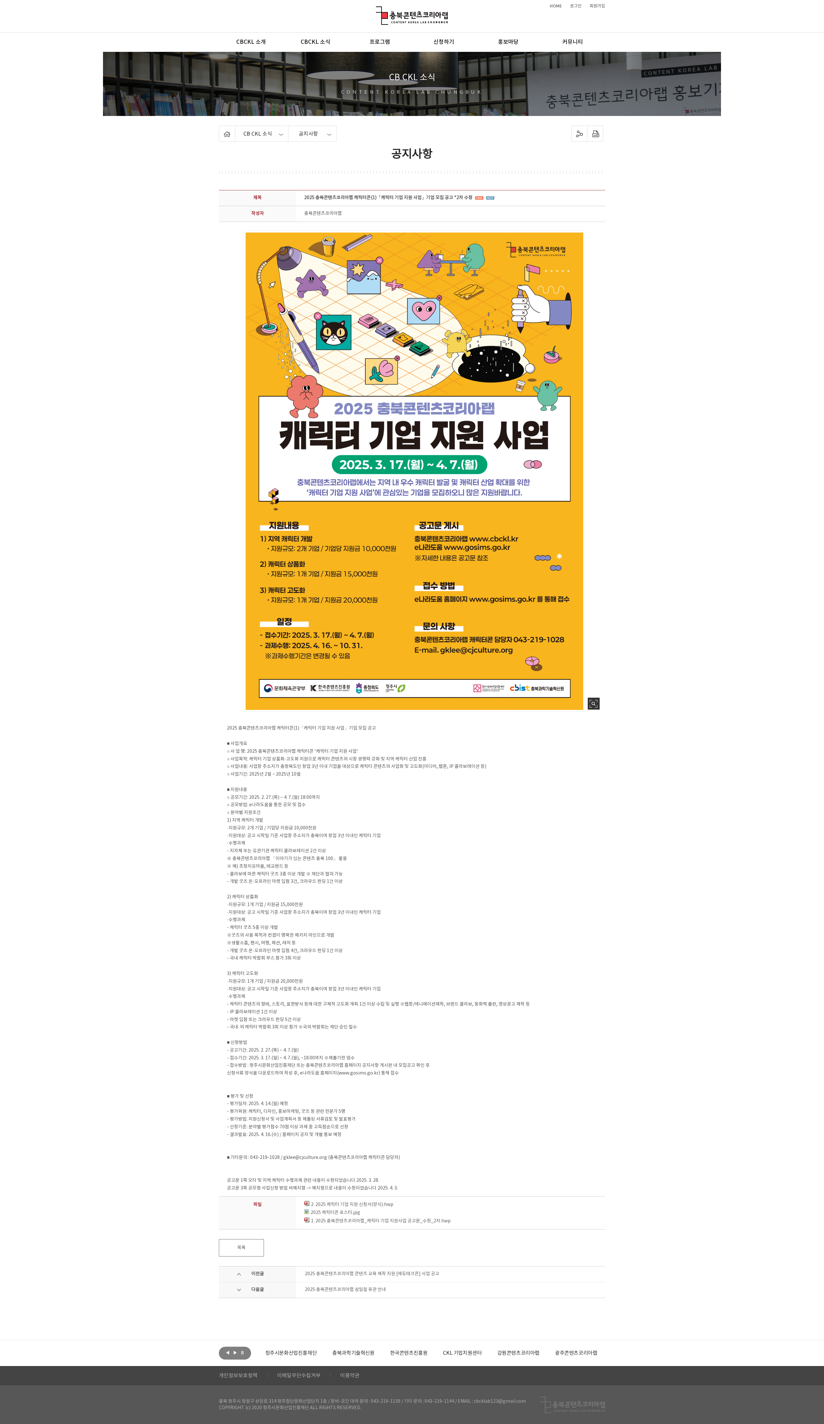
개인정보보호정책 (238, 1376)
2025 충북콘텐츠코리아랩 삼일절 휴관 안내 (345, 1289)
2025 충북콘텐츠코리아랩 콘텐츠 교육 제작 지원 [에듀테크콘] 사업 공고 (372, 1273)
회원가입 (597, 6)
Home (220, 129)
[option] (286, 1353)
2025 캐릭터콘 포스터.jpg (335, 1212)
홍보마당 (508, 42)
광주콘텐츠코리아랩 (509, 1353)
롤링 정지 (242, 1352)
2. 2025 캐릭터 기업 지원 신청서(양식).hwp (352, 1204)
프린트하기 (595, 133)
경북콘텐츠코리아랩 (567, 1353)
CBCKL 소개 (251, 42)
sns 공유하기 (579, 133)
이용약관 (350, 1376)
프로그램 (380, 42)
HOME (556, 6)
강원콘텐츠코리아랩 (451, 1353)
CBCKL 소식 (315, 42)
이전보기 (227, 1352)
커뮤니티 (572, 42)
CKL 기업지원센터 (395, 1353)
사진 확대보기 (594, 704)
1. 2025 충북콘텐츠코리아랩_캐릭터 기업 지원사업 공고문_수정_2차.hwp (381, 1221)
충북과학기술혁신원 (286, 1353)
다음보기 (235, 1352)
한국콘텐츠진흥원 (342, 1353)
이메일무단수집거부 (299, 1376)
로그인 (576, 6)
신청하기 (444, 42)
